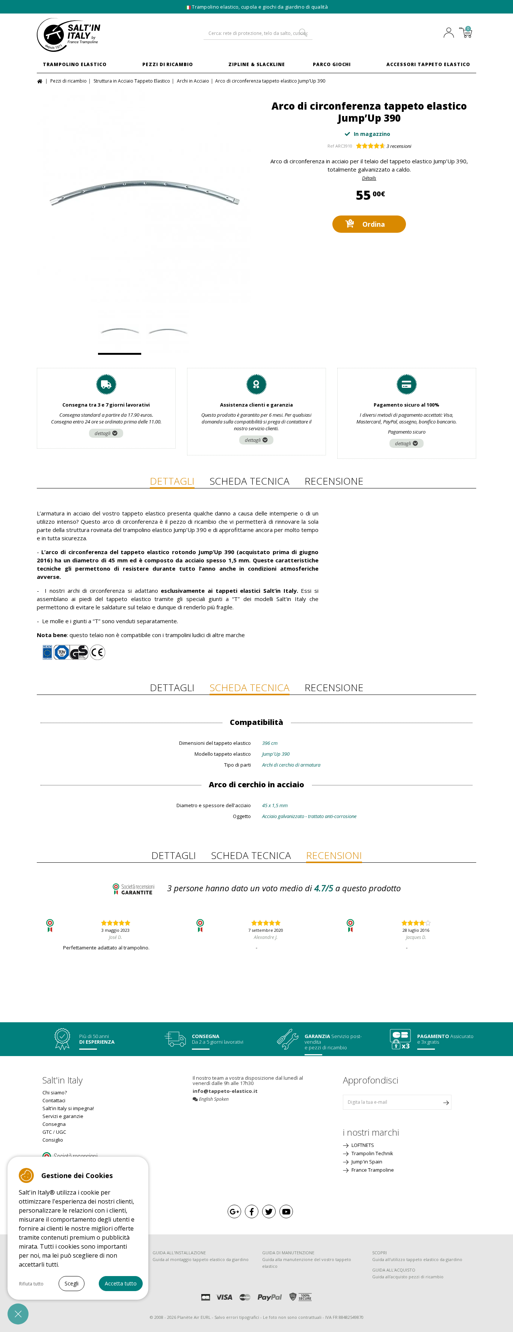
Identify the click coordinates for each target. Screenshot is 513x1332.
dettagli (102, 433)
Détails (369, 178)
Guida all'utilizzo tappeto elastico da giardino (417, 1259)
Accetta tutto (121, 1283)
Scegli (71, 1283)
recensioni (398, 146)
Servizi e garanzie (62, 1116)
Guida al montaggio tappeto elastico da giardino (200, 1259)
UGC (61, 1132)
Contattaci (53, 1100)
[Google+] (234, 1211)
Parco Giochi (332, 64)
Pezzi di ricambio (167, 64)
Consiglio (52, 1139)
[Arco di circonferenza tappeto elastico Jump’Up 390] (144, 196)
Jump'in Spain (366, 1161)
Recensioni (334, 855)
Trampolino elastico (75, 64)
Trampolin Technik (371, 1153)
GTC (47, 1132)
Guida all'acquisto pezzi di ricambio (408, 1276)
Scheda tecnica (250, 481)
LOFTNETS (362, 1145)
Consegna (54, 1124)
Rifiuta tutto (31, 1284)
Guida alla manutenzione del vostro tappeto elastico (306, 1263)
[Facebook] (251, 1211)
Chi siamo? (54, 1092)
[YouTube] (286, 1211)
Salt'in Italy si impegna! (68, 1108)
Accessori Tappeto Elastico (428, 64)
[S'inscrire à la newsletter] (445, 1102)
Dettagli (172, 481)
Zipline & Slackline (256, 64)
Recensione (334, 481)
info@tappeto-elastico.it (225, 1091)
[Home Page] (40, 80)
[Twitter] (269, 1211)
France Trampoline (372, 1169)
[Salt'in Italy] (87, 35)
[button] (18, 1313)
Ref (330, 146)
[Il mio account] (450, 33)
